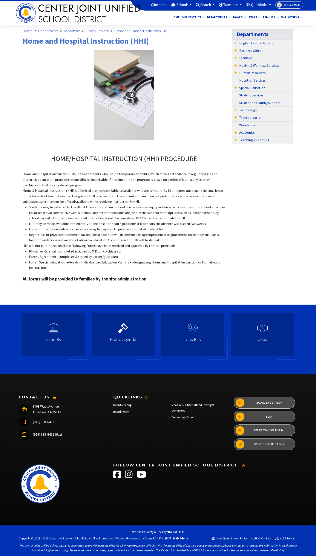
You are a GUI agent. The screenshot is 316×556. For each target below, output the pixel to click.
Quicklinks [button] (259, 4)
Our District (191, 17)
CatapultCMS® (152, 538)
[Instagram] (129, 477)
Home (175, 17)
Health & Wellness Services (259, 65)
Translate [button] (230, 4)
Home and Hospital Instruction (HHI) (142, 31)
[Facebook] (117, 477)
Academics (72, 31)
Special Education (252, 88)
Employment (290, 17)
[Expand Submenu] (236, 42)
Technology (248, 110)
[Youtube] (141, 477)
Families (269, 17)
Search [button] (206, 4)
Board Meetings (122, 405)
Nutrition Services (252, 80)
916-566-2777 (175, 532)
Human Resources (252, 73)
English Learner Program (257, 43)
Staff (253, 17)
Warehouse (247, 125)
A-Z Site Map (287, 538)
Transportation (250, 117)
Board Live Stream (269, 402)
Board (238, 17)
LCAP (269, 416)
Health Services (97, 31)
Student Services (251, 95)
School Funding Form (269, 444)
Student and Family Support (259, 103)
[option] (53, 336)
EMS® (168, 538)
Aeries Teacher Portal (269, 430)
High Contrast (263, 538)
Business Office (250, 50)
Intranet (160, 4)
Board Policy (121, 412)
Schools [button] (182, 4)
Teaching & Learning (254, 140)
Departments (217, 17)
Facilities (245, 58)
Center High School (183, 417)
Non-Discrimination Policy (231, 538)
